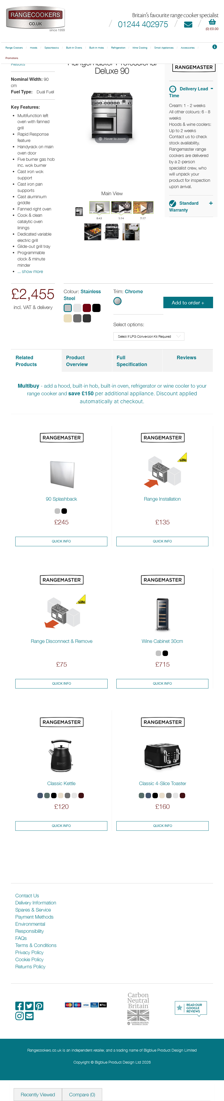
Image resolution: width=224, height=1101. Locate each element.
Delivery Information (35, 903)
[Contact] (188, 24)
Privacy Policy (29, 952)
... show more (30, 271)
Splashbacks (52, 47)
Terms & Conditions (36, 945)
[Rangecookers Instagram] (20, 1018)
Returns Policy (30, 966)
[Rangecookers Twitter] (30, 1008)
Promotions (11, 58)
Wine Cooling (139, 47)
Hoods (33, 47)
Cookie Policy (29, 959)
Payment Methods (34, 917)
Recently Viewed (38, 1094)
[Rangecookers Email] (29, 1018)
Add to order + (188, 302)
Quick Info (61, 541)
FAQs (21, 938)
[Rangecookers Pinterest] (39, 1008)
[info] (214, 47)
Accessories (188, 47)
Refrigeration (118, 47)
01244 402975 (143, 24)
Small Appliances (164, 47)
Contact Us (27, 895)
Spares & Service (33, 910)
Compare (82, 1094)
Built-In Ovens (74, 47)
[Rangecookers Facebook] (20, 1008)
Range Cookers (14, 47)
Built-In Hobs (96, 47)
